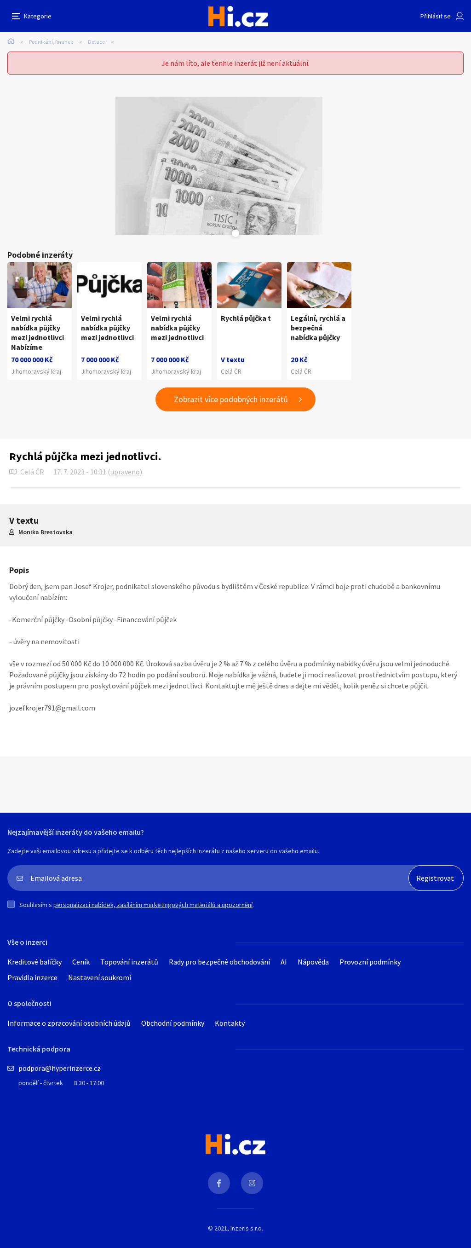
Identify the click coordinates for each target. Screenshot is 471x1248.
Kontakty (230, 1023)
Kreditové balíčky (34, 961)
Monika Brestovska (45, 532)
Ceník (81, 961)
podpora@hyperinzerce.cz (59, 1068)
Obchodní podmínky (172, 1023)
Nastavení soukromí (99, 977)
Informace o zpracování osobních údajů (69, 1023)
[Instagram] (252, 1183)
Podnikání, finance (51, 41)
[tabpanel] (218, 166)
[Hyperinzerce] (238, 16)
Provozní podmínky (370, 961)
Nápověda (313, 961)
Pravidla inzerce (32, 977)
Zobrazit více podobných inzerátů (231, 399)
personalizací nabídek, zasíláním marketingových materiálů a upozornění (153, 905)
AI (284, 961)
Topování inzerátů (129, 961)
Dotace (96, 41)
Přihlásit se (435, 16)
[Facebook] (219, 1183)
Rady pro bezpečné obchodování (219, 961)
